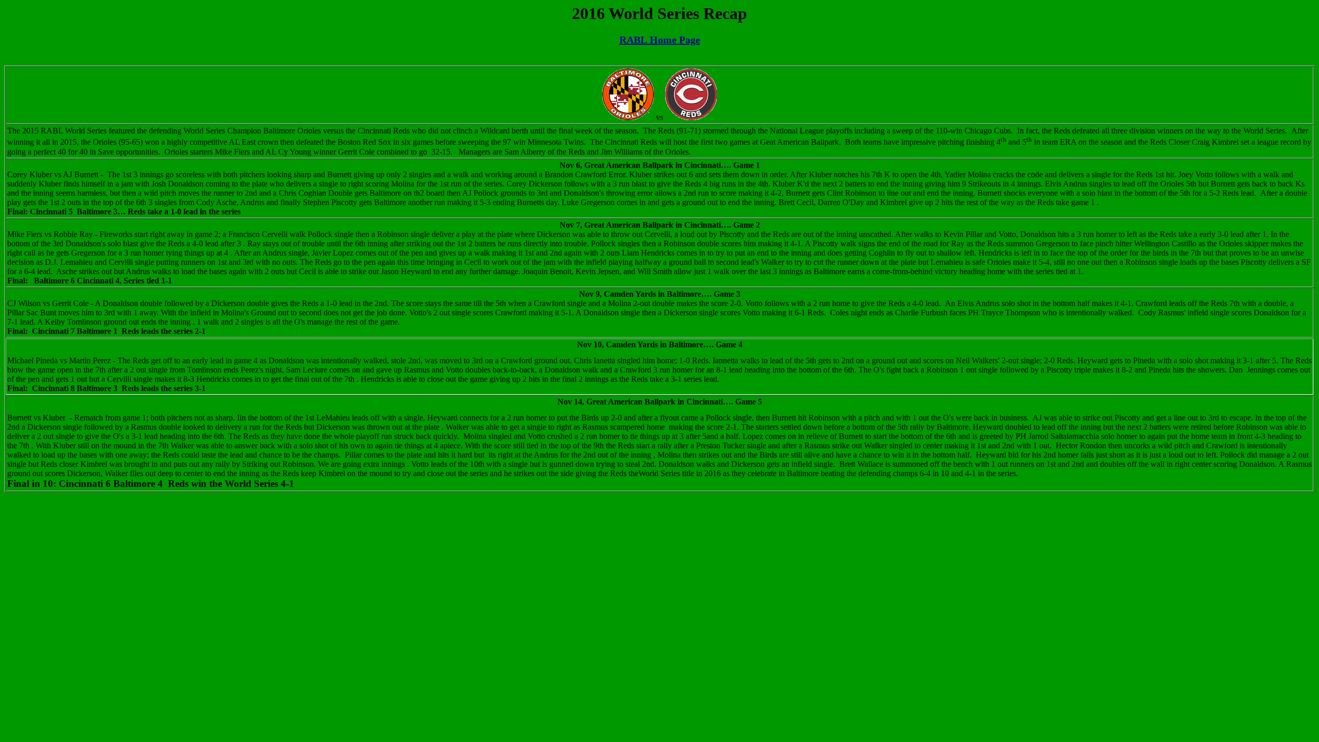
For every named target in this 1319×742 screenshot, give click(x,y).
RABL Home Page (659, 39)
